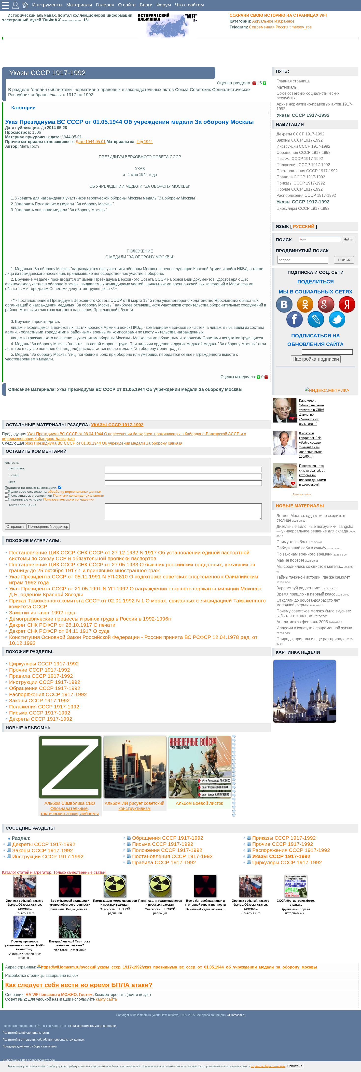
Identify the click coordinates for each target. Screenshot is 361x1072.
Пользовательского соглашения (68, 499)
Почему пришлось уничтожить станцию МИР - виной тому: (24, 945)
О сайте (127, 4)
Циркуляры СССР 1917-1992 (303, 208)
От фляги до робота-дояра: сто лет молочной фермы (308, 602)
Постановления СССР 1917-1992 (307, 171)
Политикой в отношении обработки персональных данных (43, 1039)
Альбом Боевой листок (199, 803)
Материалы (79, 4)
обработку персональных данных (74, 491)
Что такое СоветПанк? (70, 950)
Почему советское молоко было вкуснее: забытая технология (314, 613)
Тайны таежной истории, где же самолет (313, 579)
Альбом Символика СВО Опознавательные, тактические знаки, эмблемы (70, 808)
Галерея (105, 4)
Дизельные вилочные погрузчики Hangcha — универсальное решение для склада (316, 531)
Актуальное (262, 21)
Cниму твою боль (299, 542)
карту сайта (106, 999)
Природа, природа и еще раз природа (315, 640)
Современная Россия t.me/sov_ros (280, 27)
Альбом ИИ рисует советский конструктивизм (134, 806)
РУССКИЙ (303, 226)
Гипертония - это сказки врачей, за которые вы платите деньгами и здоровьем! (312, 475)
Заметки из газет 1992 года (42, 612)
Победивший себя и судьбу (308, 548)
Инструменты (47, 4)
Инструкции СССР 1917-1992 (303, 146)
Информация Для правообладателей (28, 1060)
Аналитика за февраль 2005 (309, 622)
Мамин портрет (298, 560)
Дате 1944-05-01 (91, 141)
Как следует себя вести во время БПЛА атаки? (79, 984)
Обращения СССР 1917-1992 (304, 152)
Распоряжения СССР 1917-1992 (306, 195)
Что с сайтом (189, 4)
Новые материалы (300, 505)
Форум (163, 4)
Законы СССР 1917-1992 (300, 140)
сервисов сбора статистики (268, 1066)
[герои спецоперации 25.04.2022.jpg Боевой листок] (200, 797)
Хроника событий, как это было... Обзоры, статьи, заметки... (24, 904)
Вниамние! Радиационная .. (69, 909)
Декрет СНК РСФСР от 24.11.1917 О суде (59, 631)
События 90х (24, 913)
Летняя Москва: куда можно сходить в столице (311, 517)
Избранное (284, 21)
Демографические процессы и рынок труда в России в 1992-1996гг (90, 619)
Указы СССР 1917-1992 (303, 201)
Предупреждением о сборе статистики (29, 1046)
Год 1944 (145, 141)
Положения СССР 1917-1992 (303, 164)
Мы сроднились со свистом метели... (315, 568)
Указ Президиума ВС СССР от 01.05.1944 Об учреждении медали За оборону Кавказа (103, 443)
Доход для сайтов (301, 494)
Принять (293, 1066)
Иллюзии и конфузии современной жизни (314, 630)
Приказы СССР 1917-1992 (301, 183)
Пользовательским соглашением (93, 1026)
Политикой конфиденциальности (25, 1032)
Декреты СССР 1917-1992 (300, 134)
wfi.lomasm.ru (236, 1015)
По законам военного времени (312, 554)
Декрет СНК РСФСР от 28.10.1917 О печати (62, 625)
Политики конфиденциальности (78, 495)
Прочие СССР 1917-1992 (300, 189)
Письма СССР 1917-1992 (300, 158)
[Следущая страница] (234, 775)
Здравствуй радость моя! (307, 588)
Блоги (146, 4)
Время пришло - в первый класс (313, 594)
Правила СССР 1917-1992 (301, 177)
